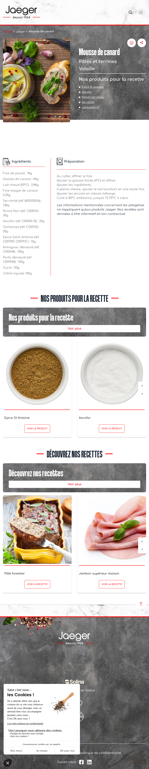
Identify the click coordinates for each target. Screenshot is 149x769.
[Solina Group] (74, 682)
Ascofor (87, 92)
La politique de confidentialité (98, 753)
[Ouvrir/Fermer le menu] (141, 12)
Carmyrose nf (90, 107)
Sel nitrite (88, 102)
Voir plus (74, 328)
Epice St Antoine (93, 87)
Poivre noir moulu (93, 97)
